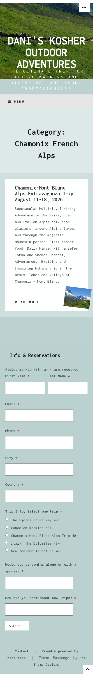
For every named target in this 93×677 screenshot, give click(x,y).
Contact (22, 651)
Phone (12, 431)
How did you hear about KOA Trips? (40, 598)
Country (14, 484)
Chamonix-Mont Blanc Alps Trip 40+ (44, 536)
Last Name (59, 376)
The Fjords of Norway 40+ (35, 520)
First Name (17, 376)
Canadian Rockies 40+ (31, 528)
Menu (19, 101)
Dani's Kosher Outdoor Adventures (46, 52)
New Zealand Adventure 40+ (36, 551)
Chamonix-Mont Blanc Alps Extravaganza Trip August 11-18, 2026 (44, 193)
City (11, 458)
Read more (27, 302)
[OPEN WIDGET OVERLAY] (84, 7)
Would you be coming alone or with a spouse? (40, 567)
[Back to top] (88, 669)
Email (12, 404)
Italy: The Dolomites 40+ (35, 543)
